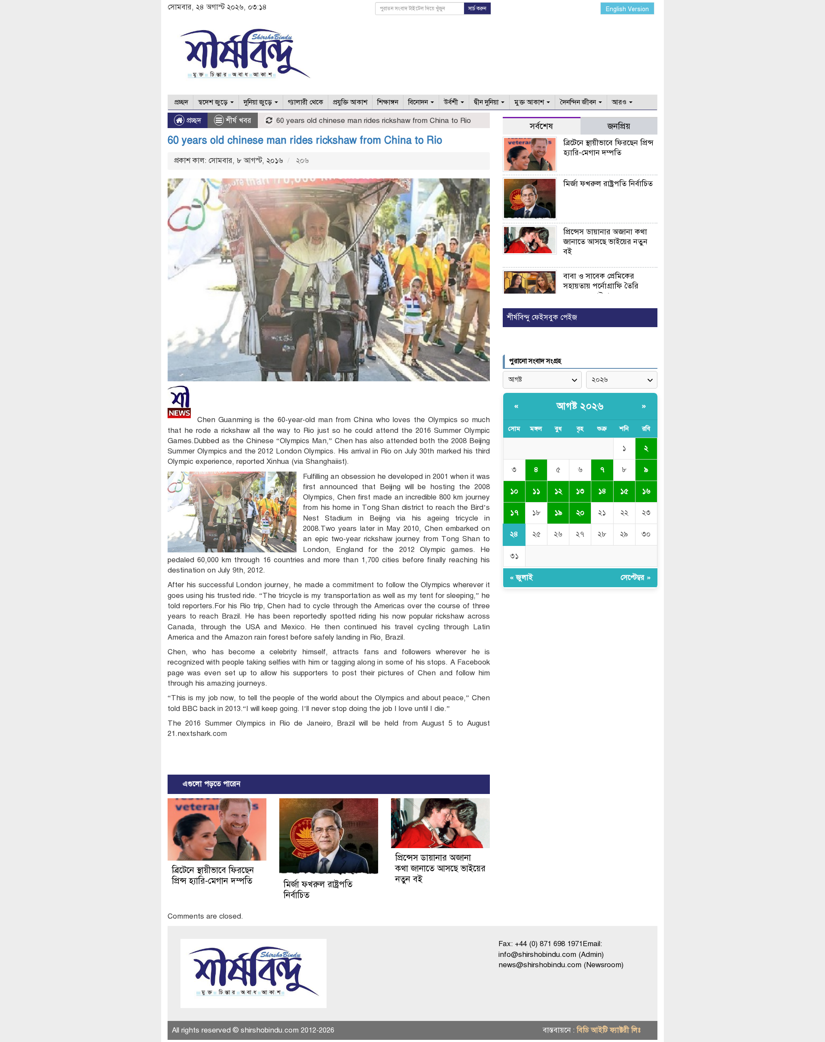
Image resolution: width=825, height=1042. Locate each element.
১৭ (514, 512)
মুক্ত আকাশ (530, 102)
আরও (620, 102)
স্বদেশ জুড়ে (213, 102)
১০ (514, 491)
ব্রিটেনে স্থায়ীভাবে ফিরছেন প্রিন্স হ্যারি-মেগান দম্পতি (213, 875)
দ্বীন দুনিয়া (487, 102)
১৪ (602, 491)
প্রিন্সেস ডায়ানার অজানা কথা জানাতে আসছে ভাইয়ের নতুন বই (440, 868)
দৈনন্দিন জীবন (579, 102)
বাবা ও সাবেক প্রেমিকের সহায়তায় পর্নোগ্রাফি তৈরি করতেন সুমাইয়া (601, 285)
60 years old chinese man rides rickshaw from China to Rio (305, 140)
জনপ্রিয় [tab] (619, 126)
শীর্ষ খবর (238, 120)
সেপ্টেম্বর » (635, 577)
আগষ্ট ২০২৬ (580, 406)
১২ (558, 491)
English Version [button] (627, 9)
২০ (580, 512)
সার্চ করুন (477, 9)
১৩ (580, 491)
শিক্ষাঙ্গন (387, 102)
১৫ (624, 491)
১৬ (646, 491)
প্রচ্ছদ (180, 102)
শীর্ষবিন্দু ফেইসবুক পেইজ (542, 317)
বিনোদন (419, 102)
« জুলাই (521, 577)
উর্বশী (452, 102)
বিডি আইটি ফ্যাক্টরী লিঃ (609, 1030)
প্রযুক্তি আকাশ (350, 102)
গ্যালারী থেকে (305, 102)
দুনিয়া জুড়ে (259, 102)
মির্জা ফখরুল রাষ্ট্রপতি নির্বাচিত (608, 183)
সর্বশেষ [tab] (541, 126)
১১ (536, 491)
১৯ (558, 512)
